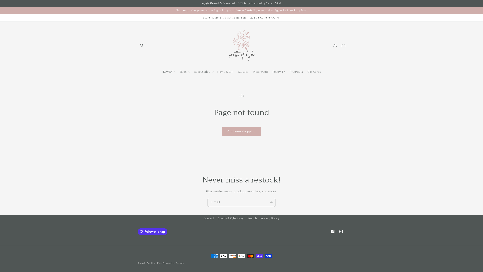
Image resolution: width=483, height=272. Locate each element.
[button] (142, 45)
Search (252, 218)
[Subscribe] (271, 202)
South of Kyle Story (231, 218)
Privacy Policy (270, 218)
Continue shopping (241, 131)
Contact (209, 218)
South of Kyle (154, 263)
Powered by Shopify (173, 263)
